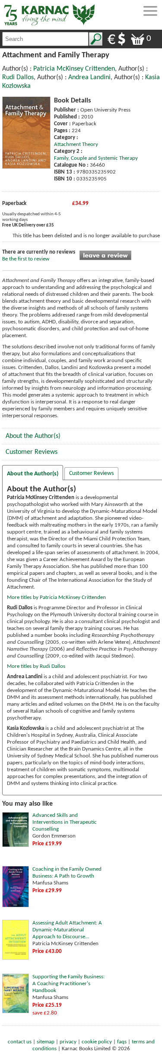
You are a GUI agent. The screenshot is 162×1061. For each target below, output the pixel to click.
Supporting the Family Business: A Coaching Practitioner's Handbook (68, 983)
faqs (122, 1042)
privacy (68, 1042)
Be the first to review (25, 259)
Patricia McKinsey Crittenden (74, 68)
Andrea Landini (89, 77)
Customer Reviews (31, 452)
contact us (20, 1042)
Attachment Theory (76, 144)
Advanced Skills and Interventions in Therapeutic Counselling (64, 822)
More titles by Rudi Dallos (36, 666)
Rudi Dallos (18, 77)
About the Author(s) (33, 436)
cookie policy (97, 1042)
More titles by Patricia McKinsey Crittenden (56, 597)
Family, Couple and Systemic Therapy (96, 158)
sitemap (45, 1042)
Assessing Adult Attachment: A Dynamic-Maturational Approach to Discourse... (67, 930)
